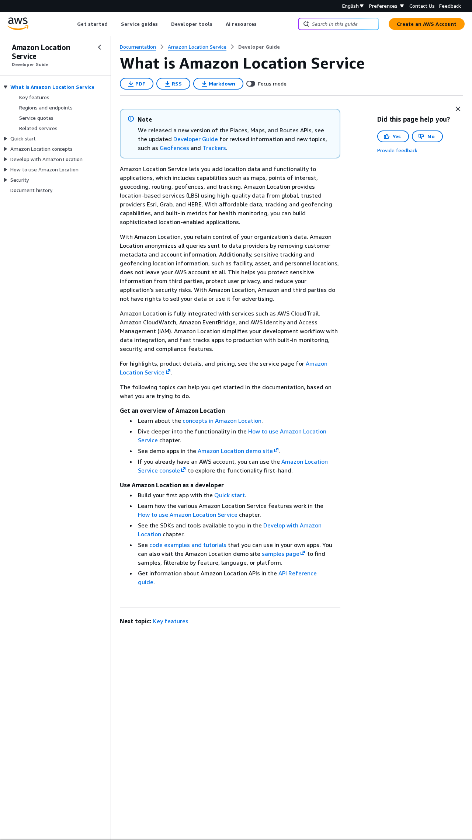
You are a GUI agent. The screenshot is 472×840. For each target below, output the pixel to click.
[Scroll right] (262, 24)
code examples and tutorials (187, 544)
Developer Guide (195, 139)
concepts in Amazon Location (222, 420)
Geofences (174, 147)
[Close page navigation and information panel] (458, 109)
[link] (259, 46)
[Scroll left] (71, 24)
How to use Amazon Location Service (187, 514)
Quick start (229, 495)
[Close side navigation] (99, 47)
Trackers (214, 147)
